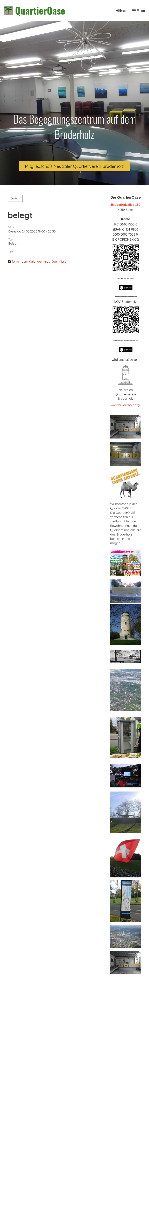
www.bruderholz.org (125, 405)
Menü (140, 10)
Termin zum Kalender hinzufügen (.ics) (38, 261)
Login (123, 10)
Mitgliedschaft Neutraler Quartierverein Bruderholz (74, 166)
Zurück (15, 198)
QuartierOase (40, 10)
